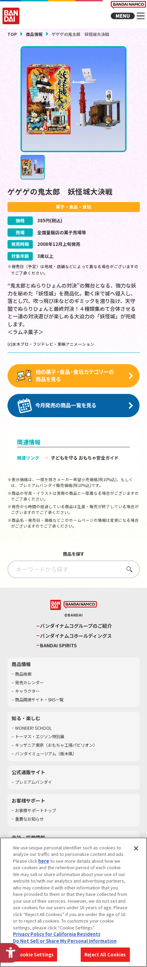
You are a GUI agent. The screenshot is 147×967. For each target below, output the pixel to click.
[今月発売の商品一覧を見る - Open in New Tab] (74, 406)
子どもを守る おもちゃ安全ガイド (85, 457)
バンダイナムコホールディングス (76, 636)
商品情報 (34, 34)
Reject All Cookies (105, 954)
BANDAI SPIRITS (58, 645)
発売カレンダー (29, 683)
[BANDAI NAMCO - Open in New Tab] (80, 605)
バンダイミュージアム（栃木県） (46, 754)
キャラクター (27, 691)
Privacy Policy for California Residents (57, 934)
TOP (12, 34)
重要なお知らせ (29, 819)
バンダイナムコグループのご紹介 (76, 626)
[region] (73, 902)
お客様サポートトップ (35, 810)
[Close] (136, 848)
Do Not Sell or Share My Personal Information (65, 941)
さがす (127, 569)
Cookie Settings (35, 954)
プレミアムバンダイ (33, 782)
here (43, 861)
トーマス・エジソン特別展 (39, 737)
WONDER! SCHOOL (33, 728)
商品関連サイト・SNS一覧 (39, 700)
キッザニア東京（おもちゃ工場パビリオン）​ (56, 745)
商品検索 (23, 674)
